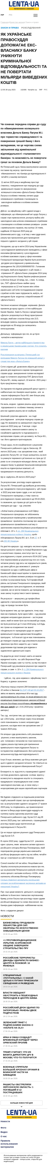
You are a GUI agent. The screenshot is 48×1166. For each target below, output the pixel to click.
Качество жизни (17, 22)
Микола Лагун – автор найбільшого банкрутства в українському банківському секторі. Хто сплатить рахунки (24, 346)
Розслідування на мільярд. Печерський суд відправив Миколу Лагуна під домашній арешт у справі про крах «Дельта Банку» (23, 358)
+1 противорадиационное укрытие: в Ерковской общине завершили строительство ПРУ (19, 944)
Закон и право (32, 22)
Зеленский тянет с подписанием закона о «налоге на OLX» (18, 1025)
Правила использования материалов (9, 1143)
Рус (10, 15)
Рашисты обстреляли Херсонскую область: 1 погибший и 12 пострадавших (18, 1088)
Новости (5, 1121)
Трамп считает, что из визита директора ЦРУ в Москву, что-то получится (20, 1055)
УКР (40, 90)
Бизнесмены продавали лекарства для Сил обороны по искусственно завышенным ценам (20, 926)
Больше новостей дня (21, 1103)
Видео (4, 1132)
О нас (4, 1136)
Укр (2, 15)
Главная (4, 22)
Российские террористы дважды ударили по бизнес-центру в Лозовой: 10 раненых (21, 962)
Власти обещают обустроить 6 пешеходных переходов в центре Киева (20, 995)
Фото (3, 1127)
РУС (45, 90)
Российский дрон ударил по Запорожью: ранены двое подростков (21, 1010)
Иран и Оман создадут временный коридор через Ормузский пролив (20, 1040)
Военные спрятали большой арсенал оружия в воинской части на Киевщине (21, 1071)
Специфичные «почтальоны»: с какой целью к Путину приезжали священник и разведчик (20, 979)
